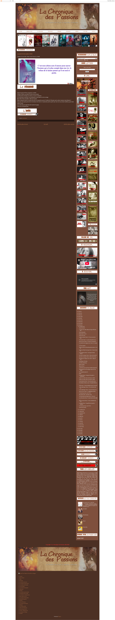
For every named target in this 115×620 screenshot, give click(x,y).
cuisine (93, 486)
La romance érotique (23, 612)
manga (78, 490)
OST (88, 482)
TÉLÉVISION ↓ (50, 31)
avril (80, 421)
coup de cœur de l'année (85, 486)
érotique (87, 495)
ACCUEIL (20, 31)
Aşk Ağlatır (85, 508)
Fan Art (90, 475)
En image (84, 475)
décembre (81, 326)
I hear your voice (82, 335)
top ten (95, 491)
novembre (81, 409)
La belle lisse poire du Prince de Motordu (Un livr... (88, 367)
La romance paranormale (24, 592)
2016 (79, 430)
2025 (79, 313)
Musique (95, 481)
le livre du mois (88, 487)
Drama (78, 475)
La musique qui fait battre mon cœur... (85, 478)
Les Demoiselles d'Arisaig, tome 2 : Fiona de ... (87, 396)
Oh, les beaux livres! (23, 609)
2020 (79, 321)
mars (80, 423)
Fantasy (96, 475)
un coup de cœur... (93, 493)
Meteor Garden (82, 364)
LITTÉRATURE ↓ (40, 31)
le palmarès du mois (86, 488)
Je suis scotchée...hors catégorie (90, 477)
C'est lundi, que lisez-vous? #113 (85, 405)
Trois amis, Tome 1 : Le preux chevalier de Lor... (87, 339)
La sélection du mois (23, 582)
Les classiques (22, 586)
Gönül (80, 373)
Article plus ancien (69, 124)
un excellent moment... (85, 494)
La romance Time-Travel (24, 583)
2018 (79, 325)
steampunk (87, 491)
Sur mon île (93, 482)
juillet (80, 416)
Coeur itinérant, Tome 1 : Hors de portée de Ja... (87, 381)
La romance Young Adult (24, 597)
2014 (79, 433)
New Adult (81, 482)
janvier (80, 426)
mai (80, 419)
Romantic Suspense (23, 599)
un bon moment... (81, 493)
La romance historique (24, 603)
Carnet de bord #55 (82, 407)
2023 (79, 316)
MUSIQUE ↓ (60, 31)
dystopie (82, 487)
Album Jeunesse (80, 472)
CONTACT (93, 31)
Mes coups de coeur (23, 596)
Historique (89, 476)
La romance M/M (23, 606)
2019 (79, 323)
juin (80, 418)
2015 (79, 432)
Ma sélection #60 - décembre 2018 (85, 394)
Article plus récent (22, 124)
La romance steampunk (24, 587)
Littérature (24, 118)
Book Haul (91, 472)
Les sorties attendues (93, 479)
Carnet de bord (86, 473)
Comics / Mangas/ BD (24, 610)
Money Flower (81, 366)
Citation (93, 473)
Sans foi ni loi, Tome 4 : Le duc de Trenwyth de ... (88, 341)
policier (88, 490)
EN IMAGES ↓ (68, 31)
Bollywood (86, 472)
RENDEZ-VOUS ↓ (30, 31)
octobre (80, 411)
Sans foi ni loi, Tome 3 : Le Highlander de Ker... (87, 391)
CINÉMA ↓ (77, 31)
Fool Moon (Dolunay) (83, 362)
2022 (79, 318)
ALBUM (21, 613)
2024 (79, 314)
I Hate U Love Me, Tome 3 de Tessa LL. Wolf (87, 379)
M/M (91, 481)
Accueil (46, 124)
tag (91, 491)
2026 (79, 311)
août (80, 414)
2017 (79, 428)
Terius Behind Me (82, 332)
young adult (79, 495)
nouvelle (82, 490)
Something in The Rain (83, 361)
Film (80, 476)
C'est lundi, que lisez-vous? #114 (85, 393)
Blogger (59, 616)
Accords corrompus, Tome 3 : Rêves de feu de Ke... (88, 355)
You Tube (21, 580)
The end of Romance (23, 607)
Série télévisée (80, 483)
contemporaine (94, 484)
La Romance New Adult (24, 593)
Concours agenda (82, 345)
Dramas (21, 600)
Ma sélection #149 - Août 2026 (88, 502)
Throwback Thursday (90, 483)
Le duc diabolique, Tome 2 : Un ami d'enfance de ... (88, 389)
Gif (84, 476)
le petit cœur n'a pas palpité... (88, 489)
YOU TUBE (85, 31)
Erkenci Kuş (85, 527)
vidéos (95, 494)
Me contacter (22, 577)
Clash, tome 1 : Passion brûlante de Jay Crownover (88, 385)
